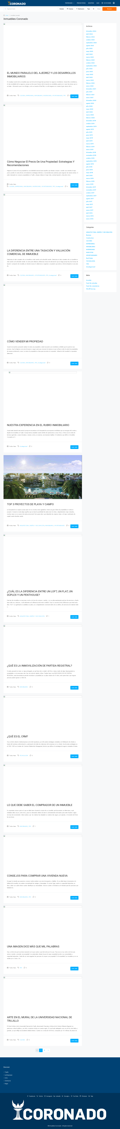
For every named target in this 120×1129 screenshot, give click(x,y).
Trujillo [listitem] (7, 1072)
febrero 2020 (90, 118)
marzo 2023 (90, 57)
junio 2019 (89, 135)
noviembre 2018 (91, 155)
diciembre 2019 (91, 121)
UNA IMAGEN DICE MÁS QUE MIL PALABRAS (33, 946)
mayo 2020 (89, 109)
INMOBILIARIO (38, 95)
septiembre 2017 (91, 196)
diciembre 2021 (91, 89)
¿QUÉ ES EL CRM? (17, 736)
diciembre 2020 (91, 100)
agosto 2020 (90, 103)
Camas (71, 9)
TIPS (64, 95)
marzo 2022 (90, 80)
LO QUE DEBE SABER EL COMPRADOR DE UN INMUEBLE (39, 805)
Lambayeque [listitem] (8, 1075)
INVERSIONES (47, 95)
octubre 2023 (90, 40)
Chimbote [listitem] (8, 1080)
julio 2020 (89, 106)
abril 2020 (89, 112)
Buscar (109, 9)
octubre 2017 (90, 193)
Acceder (88, 280)
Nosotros (91, 3)
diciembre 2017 (91, 187)
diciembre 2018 (91, 152)
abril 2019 (89, 141)
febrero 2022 (90, 83)
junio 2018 (89, 170)
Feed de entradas (91, 283)
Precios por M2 (81, 3)
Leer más (74, 96)
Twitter (41, 1096)
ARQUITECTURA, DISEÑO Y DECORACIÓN (32, 525)
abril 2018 (89, 175)
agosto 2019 (90, 129)
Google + (67, 1096)
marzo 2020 (90, 115)
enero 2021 (89, 98)
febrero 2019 (90, 147)
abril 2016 (89, 213)
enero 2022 (89, 86)
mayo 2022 (89, 74)
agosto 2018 (90, 164)
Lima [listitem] (6, 1078)
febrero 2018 (90, 181)
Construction (90, 238)
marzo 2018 (89, 178)
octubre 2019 (90, 123)
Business (88, 235)
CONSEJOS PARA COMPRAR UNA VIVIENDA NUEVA (37, 875)
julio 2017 (89, 201)
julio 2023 (89, 48)
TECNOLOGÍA (24, 755)
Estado (62, 9)
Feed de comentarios (92, 286)
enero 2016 (89, 219)
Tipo (88, 9)
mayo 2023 (89, 51)
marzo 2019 (89, 144)
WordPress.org (90, 289)
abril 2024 (89, 34)
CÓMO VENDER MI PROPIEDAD (25, 341)
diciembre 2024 (91, 31)
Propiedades (68, 3)
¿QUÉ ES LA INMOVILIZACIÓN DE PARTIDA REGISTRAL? (39, 665)
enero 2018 (89, 184)
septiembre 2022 (91, 66)
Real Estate (89, 258)
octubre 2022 (90, 63)
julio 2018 (89, 167)
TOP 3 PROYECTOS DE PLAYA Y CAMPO (30, 504)
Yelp (91, 1096)
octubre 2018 (90, 158)
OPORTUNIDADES (57, 95)
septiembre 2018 (91, 161)
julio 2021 (89, 92)
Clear (99, 9)
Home (7, 15)
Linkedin (58, 1096)
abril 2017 (89, 207)
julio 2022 (89, 69)
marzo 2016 (89, 216)
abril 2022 (89, 77)
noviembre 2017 (91, 190)
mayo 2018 (89, 173)
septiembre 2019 (91, 126)
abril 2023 (89, 54)
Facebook (32, 1096)
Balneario (81, 9)
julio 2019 (89, 132)
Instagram (49, 1096)
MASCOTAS (89, 252)
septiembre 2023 (91, 43)
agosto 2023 (90, 46)
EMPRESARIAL (30, 95)
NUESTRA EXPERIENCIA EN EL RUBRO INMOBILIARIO (38, 425)
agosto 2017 (90, 199)
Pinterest (84, 1096)
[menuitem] (106, 3)
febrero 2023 (90, 60)
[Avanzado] (93, 9)
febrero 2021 (90, 95)
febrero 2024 (90, 37)
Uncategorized (59, 186)
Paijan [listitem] (6, 1083)
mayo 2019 (89, 138)
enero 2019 (89, 149)
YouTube (75, 1096)
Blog (98, 3)
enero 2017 (89, 210)
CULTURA (22, 95)
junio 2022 (89, 72)
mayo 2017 (89, 204)
